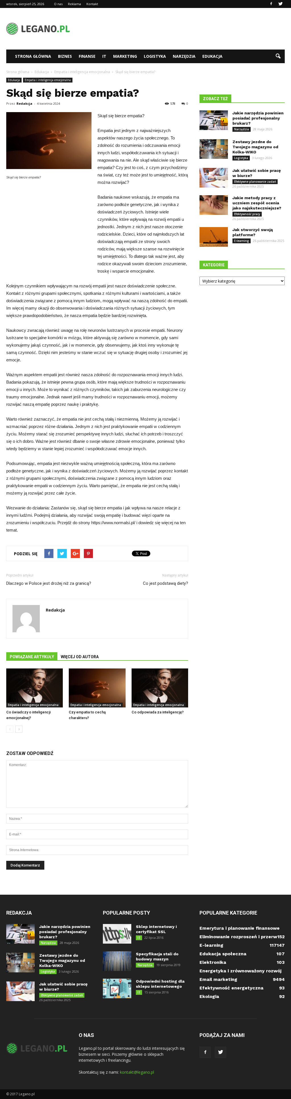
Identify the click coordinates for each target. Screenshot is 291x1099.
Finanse (87, 56)
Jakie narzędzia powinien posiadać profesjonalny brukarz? (258, 118)
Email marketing (218, 979)
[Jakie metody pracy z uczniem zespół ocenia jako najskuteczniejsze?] (213, 205)
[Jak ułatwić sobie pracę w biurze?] (213, 178)
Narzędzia (184, 56)
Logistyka (155, 56)
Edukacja (212, 56)
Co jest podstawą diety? (165, 583)
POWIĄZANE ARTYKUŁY (32, 657)
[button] (278, 56)
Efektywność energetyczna (231, 988)
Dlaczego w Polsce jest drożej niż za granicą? (48, 583)
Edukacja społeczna (222, 953)
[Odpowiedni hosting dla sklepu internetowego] (117, 988)
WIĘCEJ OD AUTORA (80, 657)
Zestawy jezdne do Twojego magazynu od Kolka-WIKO (255, 146)
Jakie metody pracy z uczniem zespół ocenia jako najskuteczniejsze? (256, 202)
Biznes (65, 56)
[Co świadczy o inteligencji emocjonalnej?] (34, 687)
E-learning (241, 241)
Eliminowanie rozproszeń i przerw (238, 936)
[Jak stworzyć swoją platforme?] (213, 237)
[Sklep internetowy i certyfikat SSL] (117, 934)
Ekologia (209, 996)
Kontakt (92, 4)
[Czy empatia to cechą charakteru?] (97, 687)
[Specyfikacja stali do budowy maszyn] (117, 961)
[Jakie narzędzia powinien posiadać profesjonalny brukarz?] (213, 120)
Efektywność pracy (247, 214)
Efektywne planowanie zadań (255, 182)
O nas (58, 4)
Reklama (74, 4)
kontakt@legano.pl (137, 1072)
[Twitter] (280, 4)
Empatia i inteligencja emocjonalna (48, 80)
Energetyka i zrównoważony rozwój (240, 971)
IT (104, 56)
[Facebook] (271, 4)
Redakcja (24, 103)
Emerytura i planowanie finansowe (239, 928)
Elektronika (212, 962)
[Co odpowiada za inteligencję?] (160, 687)
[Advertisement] (181, 28)
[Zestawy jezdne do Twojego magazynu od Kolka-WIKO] (213, 149)
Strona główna (33, 56)
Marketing (125, 56)
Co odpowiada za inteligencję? (158, 712)
